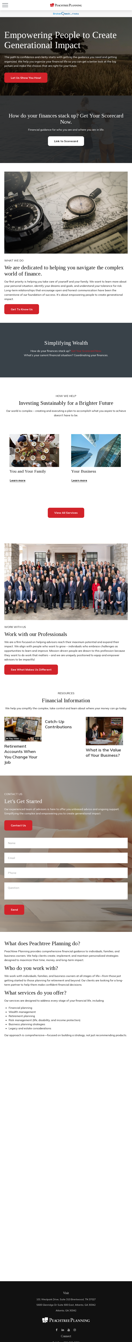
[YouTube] (68, 1330)
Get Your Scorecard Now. (86, 351)
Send (14, 909)
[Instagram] (74, 1330)
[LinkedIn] (62, 1330)
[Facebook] (56, 1330)
